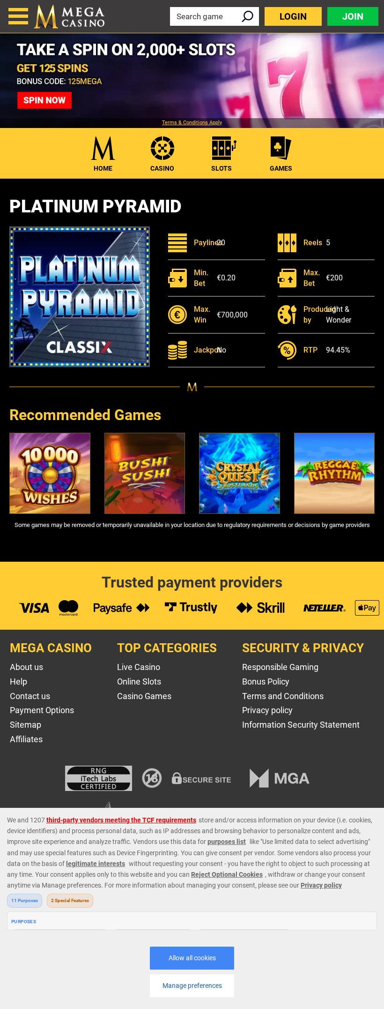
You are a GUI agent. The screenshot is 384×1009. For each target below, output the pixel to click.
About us (26, 667)
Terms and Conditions (283, 696)
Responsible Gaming (280, 667)
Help (18, 681)
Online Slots (139, 681)
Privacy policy (267, 710)
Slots (221, 168)
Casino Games (144, 696)
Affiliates (26, 739)
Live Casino (138, 667)
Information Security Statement (301, 725)
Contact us (30, 696)
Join (352, 16)
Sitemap (25, 725)
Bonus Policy (265, 681)
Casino (162, 168)
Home (103, 168)
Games (281, 168)
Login (293, 16)
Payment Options (42, 710)
